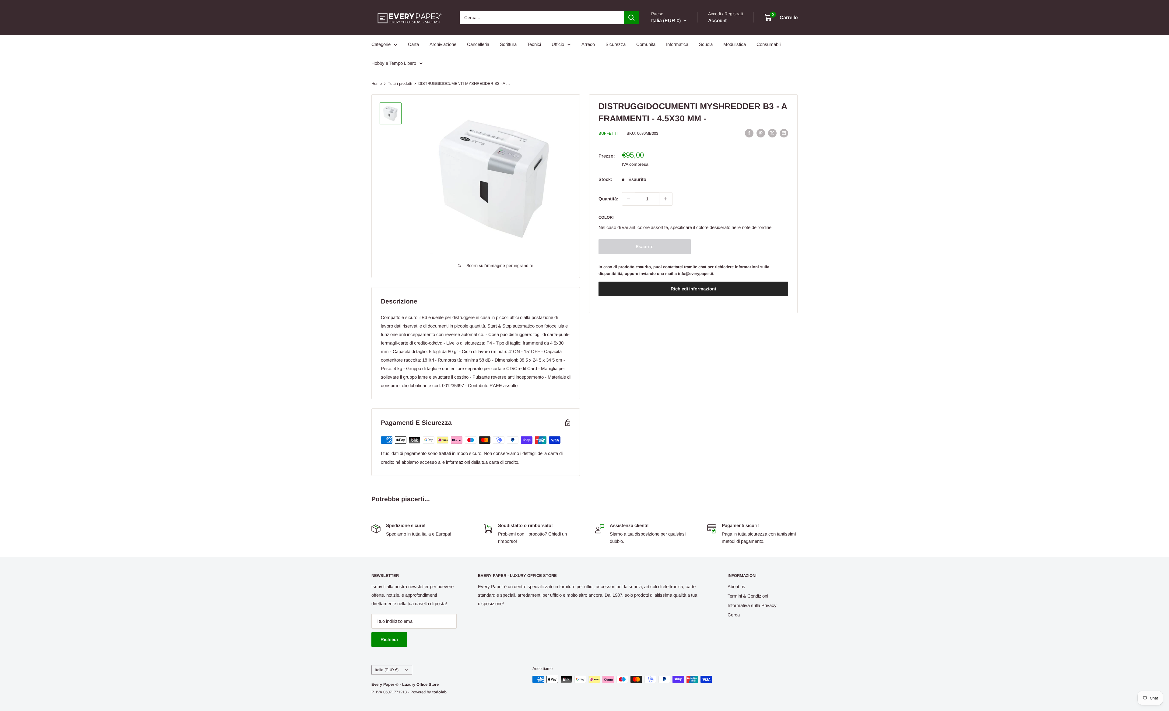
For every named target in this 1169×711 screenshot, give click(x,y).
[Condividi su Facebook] (749, 133)
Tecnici (534, 44)
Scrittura (508, 44)
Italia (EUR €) (386, 670)
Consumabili (769, 44)
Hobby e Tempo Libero (393, 63)
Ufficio (558, 44)
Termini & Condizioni (748, 595)
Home (376, 83)
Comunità (645, 44)
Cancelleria (478, 44)
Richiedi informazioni (693, 289)
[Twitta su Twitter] (772, 133)
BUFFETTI (608, 133)
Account (717, 20)
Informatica (677, 44)
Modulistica (734, 44)
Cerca (734, 614)
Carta (413, 44)
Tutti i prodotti (400, 83)
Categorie (381, 44)
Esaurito (645, 246)
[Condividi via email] (784, 133)
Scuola (706, 44)
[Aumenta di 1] (665, 198)
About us (736, 586)
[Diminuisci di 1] (628, 198)
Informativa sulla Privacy (752, 605)
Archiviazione (443, 44)
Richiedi (389, 639)
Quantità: (608, 198)
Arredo (588, 44)
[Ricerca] (631, 17)
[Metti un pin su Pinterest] (761, 133)
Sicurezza (616, 44)
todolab (439, 692)
